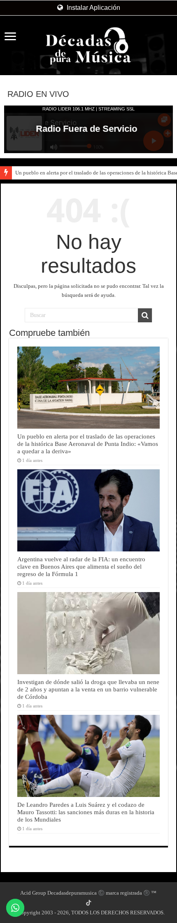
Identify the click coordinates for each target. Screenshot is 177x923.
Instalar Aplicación (92, 7)
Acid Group (33, 893)
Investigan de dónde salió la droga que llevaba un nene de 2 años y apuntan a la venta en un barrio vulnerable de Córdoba (88, 689)
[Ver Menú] (10, 37)
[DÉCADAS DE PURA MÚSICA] (88, 46)
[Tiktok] (88, 903)
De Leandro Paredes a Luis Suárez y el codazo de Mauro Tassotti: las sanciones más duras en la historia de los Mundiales (85, 812)
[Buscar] (145, 315)
